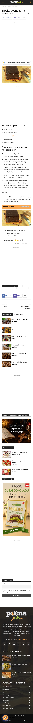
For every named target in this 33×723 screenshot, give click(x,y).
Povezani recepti (7, 314)
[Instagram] (9, 644)
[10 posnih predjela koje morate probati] (6, 463)
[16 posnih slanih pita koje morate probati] (6, 675)
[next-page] (6, 371)
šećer (26, 288)
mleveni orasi (20, 288)
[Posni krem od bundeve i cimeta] (6, 330)
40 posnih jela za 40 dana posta (21, 655)
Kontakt (21, 717)
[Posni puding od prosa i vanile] (6, 338)
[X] (28, 644)
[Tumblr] (23, 644)
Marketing (23, 716)
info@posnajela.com (22, 639)
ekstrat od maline (7, 288)
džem (20, 286)
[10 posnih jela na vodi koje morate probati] (6, 666)
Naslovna (4, 6)
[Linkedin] (14, 644)
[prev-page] (3, 371)
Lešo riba (4, 306)
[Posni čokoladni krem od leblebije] (6, 321)
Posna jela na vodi (12, 6)
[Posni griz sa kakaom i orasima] (6, 356)
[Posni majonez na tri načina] (6, 472)
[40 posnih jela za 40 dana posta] (6, 658)
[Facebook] (4, 644)
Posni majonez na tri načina (20, 469)
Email (3, 584)
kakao (14, 288)
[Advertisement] (16, 40)
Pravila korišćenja (14, 717)
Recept (6, 13)
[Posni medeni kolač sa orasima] (6, 364)
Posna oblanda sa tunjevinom (26, 307)
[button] (3, 2)
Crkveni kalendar (15, 716)
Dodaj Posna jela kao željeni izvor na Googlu (18, 62)
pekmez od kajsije (9, 136)
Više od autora (18, 314)
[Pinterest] (19, 644)
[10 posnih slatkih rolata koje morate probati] (6, 454)
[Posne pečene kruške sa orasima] (6, 347)
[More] (24, 17)
